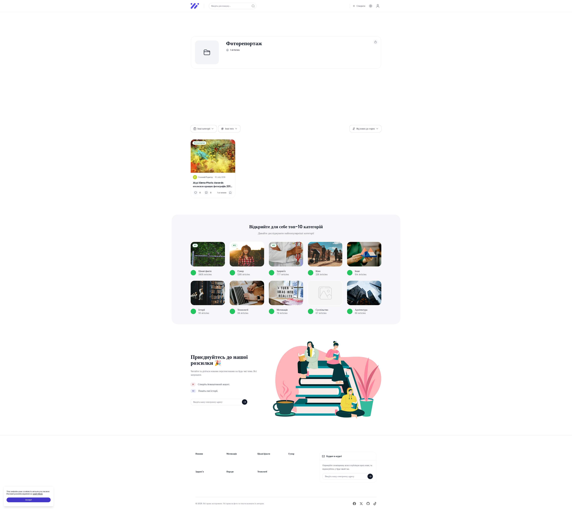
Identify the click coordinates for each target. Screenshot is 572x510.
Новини (199, 453)
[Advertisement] (280, 21)
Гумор (291, 453)
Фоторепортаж (199, 143)
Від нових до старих (365, 128)
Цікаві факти (263, 453)
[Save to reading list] (230, 192)
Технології (262, 471)
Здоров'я (199, 471)
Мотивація (231, 453)
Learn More (38, 494)
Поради (230, 471)
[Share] (375, 42)
